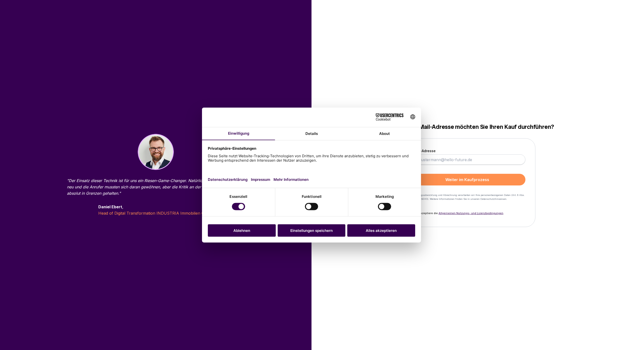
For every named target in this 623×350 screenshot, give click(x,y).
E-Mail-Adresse (422, 151)
